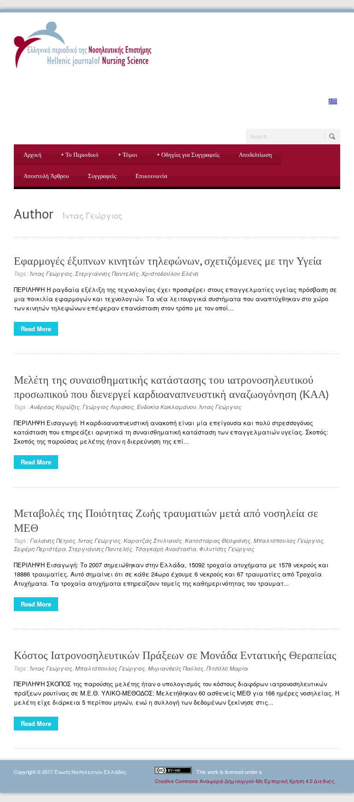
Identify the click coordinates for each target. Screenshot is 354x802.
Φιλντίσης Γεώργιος (226, 548)
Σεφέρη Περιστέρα (40, 548)
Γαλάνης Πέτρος (53, 540)
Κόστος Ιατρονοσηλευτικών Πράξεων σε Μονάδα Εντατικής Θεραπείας (175, 655)
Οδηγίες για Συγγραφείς (188, 155)
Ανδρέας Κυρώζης (55, 406)
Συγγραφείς (102, 176)
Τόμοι (127, 155)
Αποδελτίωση (255, 155)
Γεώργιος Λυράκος (108, 406)
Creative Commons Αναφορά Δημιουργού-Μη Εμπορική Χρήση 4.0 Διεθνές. (245, 780)
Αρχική (32, 155)
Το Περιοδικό (80, 155)
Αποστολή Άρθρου (46, 176)
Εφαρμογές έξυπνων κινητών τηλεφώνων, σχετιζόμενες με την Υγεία (168, 261)
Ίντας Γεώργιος (51, 273)
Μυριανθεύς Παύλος (176, 668)
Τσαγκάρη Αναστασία (165, 548)
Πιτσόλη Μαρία (227, 668)
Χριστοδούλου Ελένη (170, 273)
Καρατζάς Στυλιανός (153, 540)
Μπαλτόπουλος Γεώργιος (289, 540)
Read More (36, 328)
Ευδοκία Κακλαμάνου (166, 406)
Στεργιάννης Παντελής (107, 273)
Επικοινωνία (151, 176)
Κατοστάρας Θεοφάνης (218, 540)
